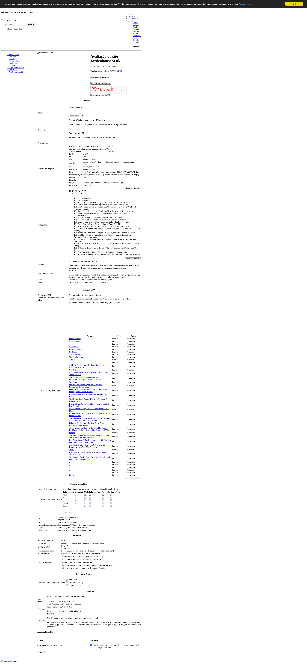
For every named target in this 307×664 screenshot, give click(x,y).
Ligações (11, 59)
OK (294, 3)
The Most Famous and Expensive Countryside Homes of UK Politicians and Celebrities (89, 436)
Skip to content (75, 339)
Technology (73, 382)
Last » (71, 475)
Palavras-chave (13, 61)
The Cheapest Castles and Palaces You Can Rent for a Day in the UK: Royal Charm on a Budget (89, 378)
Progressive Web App (105, 648)
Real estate (73, 352)
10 (70, 472)
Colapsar (129, 188)
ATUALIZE (116, 71)
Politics (72, 433)
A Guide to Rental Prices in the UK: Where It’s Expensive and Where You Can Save (87, 446)
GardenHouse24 (75, 341)
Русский (136, 42)
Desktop (42, 645)
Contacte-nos (133, 18)
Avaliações (132, 16)
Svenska (136, 40)
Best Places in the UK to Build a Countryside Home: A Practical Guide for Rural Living (90, 441)
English (135, 27)
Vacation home (74, 354)
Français (136, 31)
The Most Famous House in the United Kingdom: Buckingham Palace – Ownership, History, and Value (89, 429)
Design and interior (76, 349)
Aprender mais (245, 3)
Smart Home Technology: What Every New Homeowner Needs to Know (86, 386)
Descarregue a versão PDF (100, 83)
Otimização (12, 70)
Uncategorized (74, 370)
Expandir (137, 188)
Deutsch (136, 25)
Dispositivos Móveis (15, 68)
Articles (72, 360)
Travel (71, 450)
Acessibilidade (111, 645)
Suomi (135, 38)
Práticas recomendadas (128, 645)
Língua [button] (130, 21)
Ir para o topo (13, 55)
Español (136, 29)
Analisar (31, 24)
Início (130, 14)
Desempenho (97, 645)
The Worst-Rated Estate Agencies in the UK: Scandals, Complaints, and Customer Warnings (90, 419)
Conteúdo (11, 57)
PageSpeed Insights (15, 72)
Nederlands (137, 36)
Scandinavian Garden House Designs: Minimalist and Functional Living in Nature (89, 458)
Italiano (135, 34)
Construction (74, 347)
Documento (12, 65)
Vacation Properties (76, 357)
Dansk (135, 23)
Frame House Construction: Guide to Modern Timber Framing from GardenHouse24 (89, 390)
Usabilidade (12, 63)
